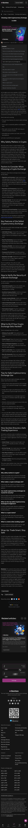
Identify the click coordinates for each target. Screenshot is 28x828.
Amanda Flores (6, 42)
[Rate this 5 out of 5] (19, 602)
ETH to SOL (17, 780)
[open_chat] (25, 820)
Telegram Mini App (19, 735)
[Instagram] (15, 703)
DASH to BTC (4, 787)
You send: (23, 665)
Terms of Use (18, 755)
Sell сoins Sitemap (5, 744)
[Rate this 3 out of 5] (14, 602)
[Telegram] (9, 701)
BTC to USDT (17, 778)
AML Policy (17, 760)
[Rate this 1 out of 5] (9, 602)
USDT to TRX (4, 782)
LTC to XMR (17, 773)
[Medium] (17, 701)
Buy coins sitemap (5, 742)
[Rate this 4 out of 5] (16, 602)
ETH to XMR (17, 775)
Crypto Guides (5, 591)
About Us (3, 732)
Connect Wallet (19, 2)
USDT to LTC (4, 775)
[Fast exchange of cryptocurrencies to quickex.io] (5, 3)
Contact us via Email (6, 755)
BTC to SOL (17, 787)
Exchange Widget (19, 730)
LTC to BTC (16, 790)
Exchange (14, 680)
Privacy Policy (18, 758)
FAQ (2, 730)
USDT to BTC (4, 790)
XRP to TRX (17, 785)
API (16, 732)
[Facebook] (10, 703)
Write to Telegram (5, 758)
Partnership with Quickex (21, 728)
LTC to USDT (4, 780)
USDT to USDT (4, 785)
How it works (4, 728)
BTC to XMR (4, 771)
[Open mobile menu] (26, 2)
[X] (14, 701)
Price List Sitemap (5, 749)
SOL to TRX (3, 778)
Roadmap (3, 737)
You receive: (22, 672)
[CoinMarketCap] (18, 703)
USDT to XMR (17, 771)
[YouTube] (13, 703)
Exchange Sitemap (5, 739)
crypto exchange (9, 594)
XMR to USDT (4, 773)
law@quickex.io (9, 815)
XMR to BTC (17, 782)
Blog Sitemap (4, 746)
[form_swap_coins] (20, 669)
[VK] (19, 701)
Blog (2, 735)
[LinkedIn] (11, 701)
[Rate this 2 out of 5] (12, 602)
